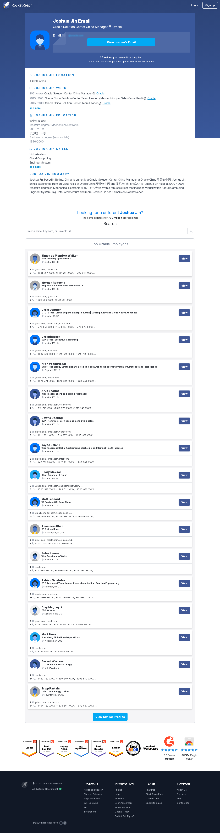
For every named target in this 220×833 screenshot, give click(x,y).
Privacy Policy (122, 807)
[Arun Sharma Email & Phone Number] (35, 394)
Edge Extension (92, 798)
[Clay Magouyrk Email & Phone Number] (35, 610)
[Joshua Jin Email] (40, 40)
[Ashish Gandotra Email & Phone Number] (35, 583)
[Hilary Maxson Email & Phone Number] (35, 475)
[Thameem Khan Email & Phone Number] (35, 529)
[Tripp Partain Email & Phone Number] (35, 691)
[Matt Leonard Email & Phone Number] (35, 502)
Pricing (118, 789)
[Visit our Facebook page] (61, 823)
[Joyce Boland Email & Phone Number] (35, 448)
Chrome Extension (93, 794)
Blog (179, 798)
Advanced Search (93, 789)
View (184, 258)
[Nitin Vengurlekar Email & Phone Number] (35, 367)
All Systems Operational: (45, 789)
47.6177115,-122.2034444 (48, 783)
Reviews (119, 798)
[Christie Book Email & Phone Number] (35, 340)
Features (150, 789)
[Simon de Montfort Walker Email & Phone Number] (35, 258)
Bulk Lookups (91, 802)
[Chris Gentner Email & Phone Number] (35, 313)
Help (117, 794)
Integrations (90, 811)
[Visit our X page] (65, 823)
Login (194, 5)
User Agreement (123, 802)
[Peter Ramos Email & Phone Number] (35, 556)
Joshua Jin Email (72, 21)
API (85, 807)
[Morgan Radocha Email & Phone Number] (35, 286)
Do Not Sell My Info (125, 816)
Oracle (117, 27)
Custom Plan (153, 798)
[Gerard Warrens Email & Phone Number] (35, 664)
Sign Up (210, 5)
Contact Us (183, 802)
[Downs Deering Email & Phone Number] (35, 421)
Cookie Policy (122, 811)
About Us (182, 789)
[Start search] (191, 231)
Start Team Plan (154, 794)
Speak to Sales (154, 802)
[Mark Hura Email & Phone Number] (35, 637)
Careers (181, 794)
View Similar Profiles (110, 717)
